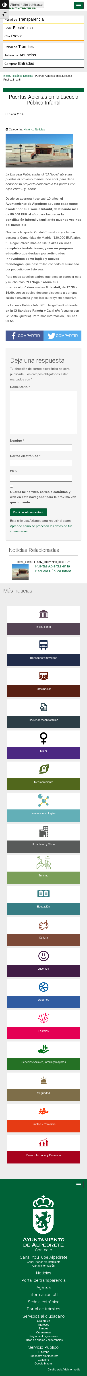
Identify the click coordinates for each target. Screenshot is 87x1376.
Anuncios (20, 55)
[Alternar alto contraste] (4, 4)
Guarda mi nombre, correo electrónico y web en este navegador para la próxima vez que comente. (43, 497)
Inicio (6, 75)
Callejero (43, 1359)
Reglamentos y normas (43, 1336)
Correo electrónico (25, 456)
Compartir (29, 335)
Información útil (43, 1294)
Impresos (43, 1324)
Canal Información (43, 1265)
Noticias (43, 1273)
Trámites (19, 46)
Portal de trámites (43, 1308)
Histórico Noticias (22, 75)
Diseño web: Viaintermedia (64, 1369)
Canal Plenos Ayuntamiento (43, 1262)
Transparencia (24, 19)
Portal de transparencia (43, 1280)
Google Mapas (43, 1363)
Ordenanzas (43, 1332)
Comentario (20, 387)
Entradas (19, 63)
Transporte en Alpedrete (43, 1356)
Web (13, 471)
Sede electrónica (43, 1301)
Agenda (44, 1287)
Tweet (12, 123)
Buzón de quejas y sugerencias (44, 1340)
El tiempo (43, 1352)
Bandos (43, 1328)
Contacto (43, 1249)
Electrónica (18, 28)
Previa (13, 36)
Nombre (17, 440)
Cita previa (43, 1321)
